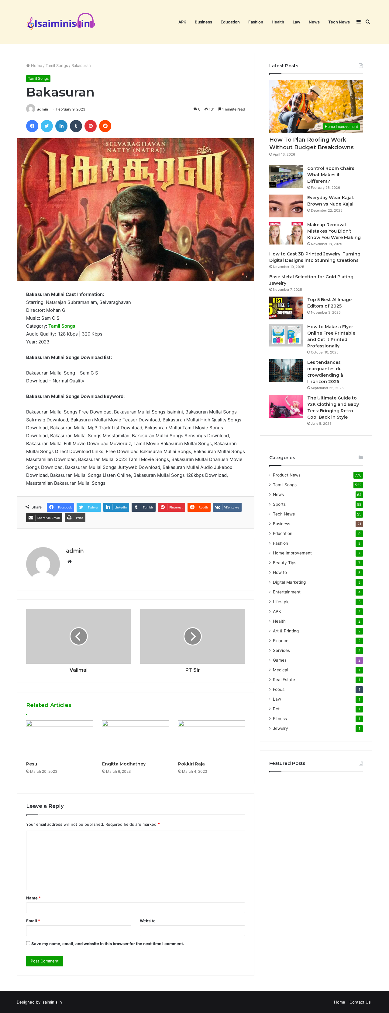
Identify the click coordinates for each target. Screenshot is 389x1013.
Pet (276, 708)
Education (230, 21)
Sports (279, 504)
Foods (278, 689)
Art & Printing (286, 630)
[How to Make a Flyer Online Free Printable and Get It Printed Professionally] (286, 335)
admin (42, 109)
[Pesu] (59, 739)
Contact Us (360, 1002)
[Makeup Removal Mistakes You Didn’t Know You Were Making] (286, 233)
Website (148, 920)
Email (33, 920)
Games (280, 660)
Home (36, 65)
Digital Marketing (289, 582)
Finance (280, 640)
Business (203, 21)
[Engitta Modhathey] (135, 739)
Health (278, 21)
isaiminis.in (52, 1002)
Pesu (31, 764)
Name (33, 897)
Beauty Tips (284, 562)
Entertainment (287, 591)
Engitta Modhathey (124, 764)
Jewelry (280, 728)
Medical (280, 669)
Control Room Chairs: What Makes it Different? (331, 175)
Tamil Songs (57, 65)
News (314, 21)
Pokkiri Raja (191, 764)
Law (296, 21)
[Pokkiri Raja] (211, 739)
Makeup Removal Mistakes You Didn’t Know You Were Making (334, 231)
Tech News (339, 21)
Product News (287, 475)
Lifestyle (281, 601)
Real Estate (284, 679)
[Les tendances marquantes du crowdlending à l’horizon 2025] (286, 370)
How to (280, 572)
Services (281, 650)
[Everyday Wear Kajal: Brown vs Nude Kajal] (286, 206)
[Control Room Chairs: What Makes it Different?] (286, 176)
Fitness (280, 718)
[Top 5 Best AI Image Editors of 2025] (286, 308)
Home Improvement (292, 552)
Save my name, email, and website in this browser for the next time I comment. (107, 943)
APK (182, 21)
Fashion (255, 21)
